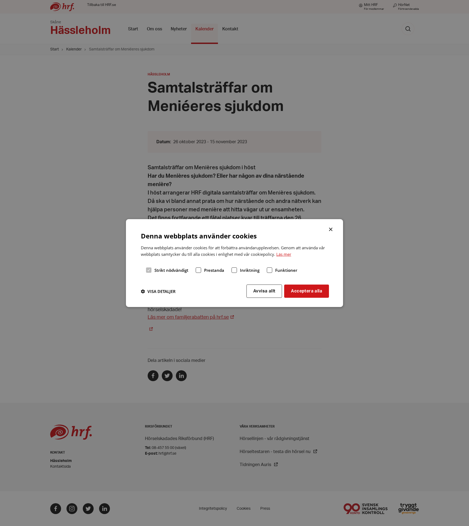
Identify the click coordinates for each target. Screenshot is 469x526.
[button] (158, 291)
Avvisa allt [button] (264, 291)
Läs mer (283, 254)
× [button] (331, 228)
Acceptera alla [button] (306, 291)
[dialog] (234, 263)
